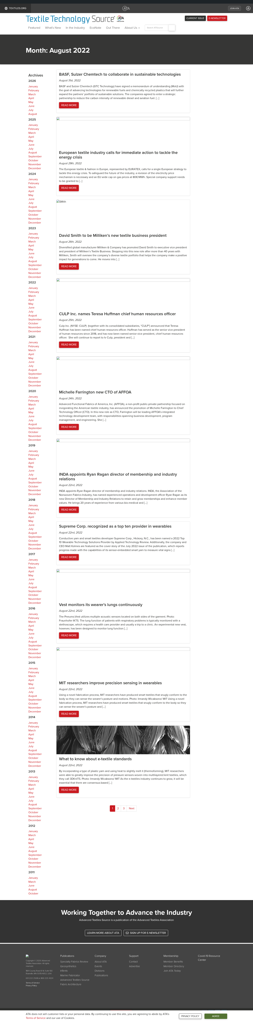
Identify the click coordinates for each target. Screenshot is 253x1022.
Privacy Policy (190, 1016)
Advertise (134, 966)
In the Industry (75, 28)
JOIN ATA (234, 8)
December (34, 168)
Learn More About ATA (103, 933)
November (34, 164)
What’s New (53, 28)
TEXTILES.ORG (17, 8)
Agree (215, 1016)
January (33, 86)
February (33, 90)
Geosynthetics (68, 966)
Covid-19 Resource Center (209, 958)
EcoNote (95, 28)
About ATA (101, 961)
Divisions (99, 970)
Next (131, 808)
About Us (131, 28)
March (32, 94)
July (30, 110)
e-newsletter (217, 18)
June (31, 106)
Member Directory (174, 966)
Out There (113, 28)
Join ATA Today (172, 970)
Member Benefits (173, 961)
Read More (69, 105)
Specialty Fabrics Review (74, 961)
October (33, 160)
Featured (34, 28)
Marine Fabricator (70, 975)
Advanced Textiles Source (74, 979)
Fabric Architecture (70, 984)
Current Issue (195, 18)
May (30, 102)
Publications (101, 975)
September (35, 156)
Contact (133, 961)
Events (98, 966)
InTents (64, 970)
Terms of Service (36, 1018)
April (31, 98)
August (32, 114)
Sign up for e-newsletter (147, 933)
